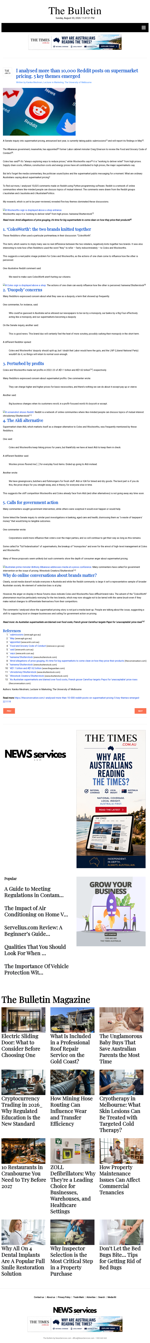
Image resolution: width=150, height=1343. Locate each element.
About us (51, 1297)
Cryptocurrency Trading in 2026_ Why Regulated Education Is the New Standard (21, 1111)
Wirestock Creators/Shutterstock (56, 570)
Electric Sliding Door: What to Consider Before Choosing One (20, 1045)
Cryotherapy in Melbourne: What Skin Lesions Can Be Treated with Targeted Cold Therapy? (119, 1114)
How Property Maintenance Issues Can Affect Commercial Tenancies (119, 1179)
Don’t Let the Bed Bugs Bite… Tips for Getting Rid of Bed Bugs (120, 1258)
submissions (99, 140)
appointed (52, 149)
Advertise (91, 1297)
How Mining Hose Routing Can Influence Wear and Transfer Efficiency (71, 1111)
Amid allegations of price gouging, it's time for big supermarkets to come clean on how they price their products (72, 220)
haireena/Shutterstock (80, 214)
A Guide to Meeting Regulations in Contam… (34, 891)
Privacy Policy (64, 1297)
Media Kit (112, 1297)
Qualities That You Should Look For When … (35, 949)
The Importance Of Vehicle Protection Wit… (36, 969)
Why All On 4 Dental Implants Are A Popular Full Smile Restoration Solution (23, 1261)
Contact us (39, 1297)
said (16, 161)
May (140, 140)
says (88, 161)
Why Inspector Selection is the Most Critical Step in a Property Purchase (71, 1261)
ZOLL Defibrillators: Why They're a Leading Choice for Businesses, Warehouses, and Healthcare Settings (72, 1189)
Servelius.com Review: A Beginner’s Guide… (33, 930)
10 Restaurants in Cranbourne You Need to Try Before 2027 (23, 1176)
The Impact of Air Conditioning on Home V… (36, 911)
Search (101, 1297)
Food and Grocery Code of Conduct (28, 646)
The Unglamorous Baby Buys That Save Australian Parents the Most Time (120, 1048)
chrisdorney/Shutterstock (16, 415)
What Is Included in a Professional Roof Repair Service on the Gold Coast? (70, 1048)
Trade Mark (78, 1297)
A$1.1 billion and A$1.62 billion (74, 370)
